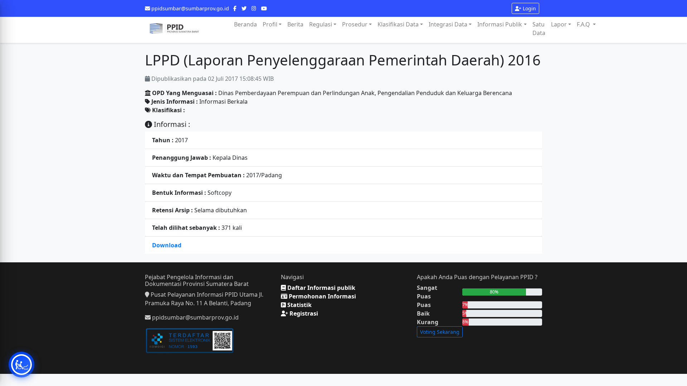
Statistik (299, 305)
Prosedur (354, 24)
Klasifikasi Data (398, 24)
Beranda (245, 24)
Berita (295, 24)
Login (528, 8)
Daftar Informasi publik (320, 288)
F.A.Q (584, 24)
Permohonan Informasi (321, 296)
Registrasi (303, 313)
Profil (270, 24)
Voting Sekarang (439, 331)
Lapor (559, 24)
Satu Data (538, 28)
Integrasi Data (448, 24)
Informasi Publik (499, 24)
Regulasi (320, 24)
